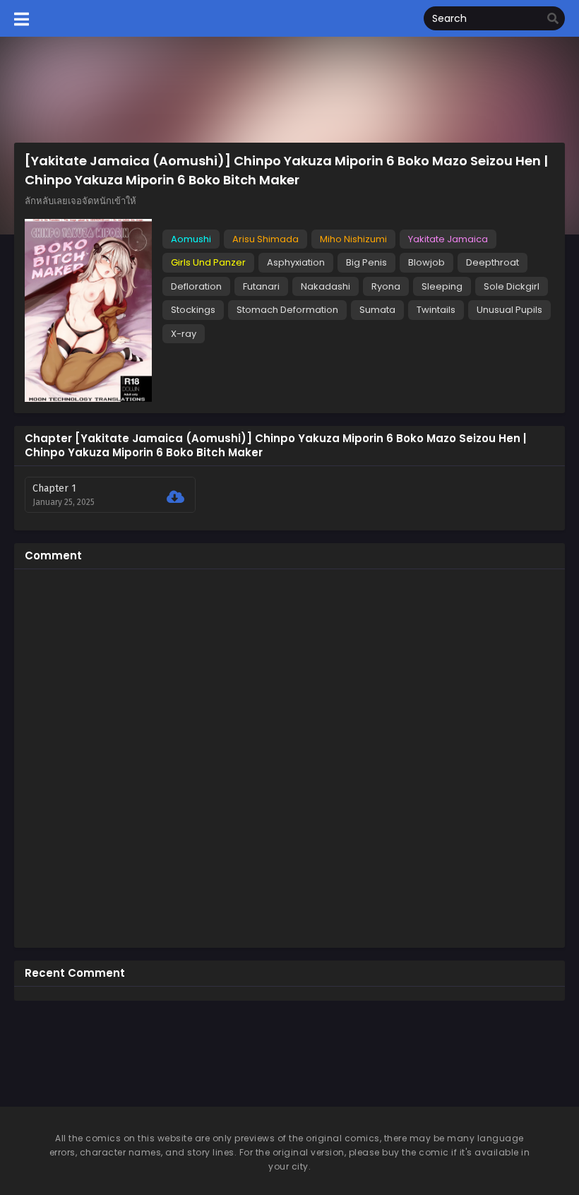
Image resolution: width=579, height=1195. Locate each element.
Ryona (385, 286)
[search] (552, 19)
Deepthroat (492, 262)
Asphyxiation (296, 262)
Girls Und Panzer (208, 262)
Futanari (261, 286)
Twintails (436, 309)
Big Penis (366, 262)
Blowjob (426, 262)
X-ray (183, 333)
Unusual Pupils (509, 309)
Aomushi (191, 239)
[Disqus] (289, 756)
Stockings (193, 309)
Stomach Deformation (287, 309)
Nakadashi (325, 286)
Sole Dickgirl (511, 286)
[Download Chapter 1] (175, 497)
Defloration (196, 286)
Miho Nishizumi (353, 239)
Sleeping (442, 286)
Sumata (377, 309)
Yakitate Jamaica (448, 239)
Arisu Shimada (265, 239)
